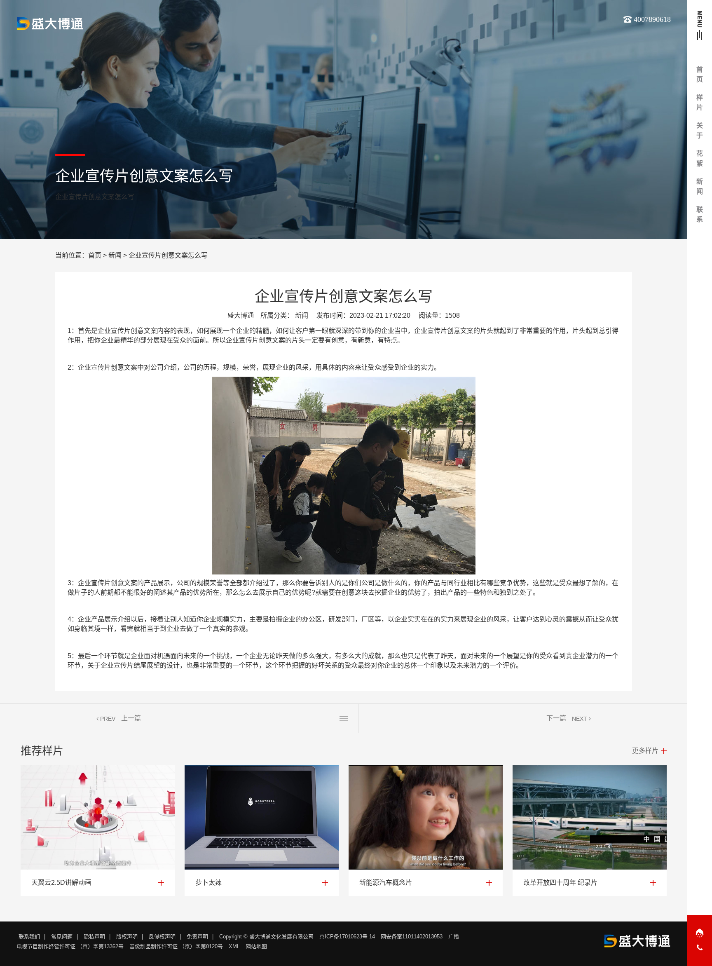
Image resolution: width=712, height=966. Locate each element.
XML (234, 946)
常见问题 (62, 936)
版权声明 (127, 936)
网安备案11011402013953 (412, 936)
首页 (94, 255)
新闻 (115, 255)
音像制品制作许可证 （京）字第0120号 (176, 946)
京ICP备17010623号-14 (347, 936)
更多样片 (645, 750)
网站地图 (256, 946)
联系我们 (29, 936)
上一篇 (131, 718)
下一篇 (556, 718)
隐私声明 (94, 936)
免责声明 (197, 936)
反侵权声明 (162, 936)
